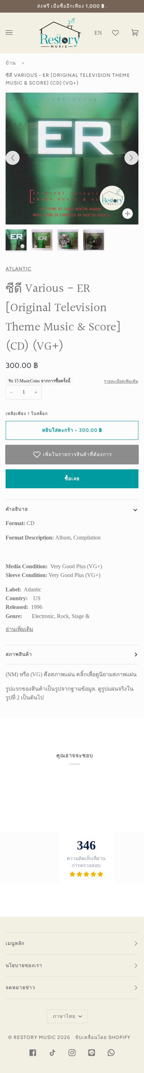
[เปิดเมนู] (16, 33)
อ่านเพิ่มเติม (19, 629)
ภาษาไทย (65, 1016)
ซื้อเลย (72, 478)
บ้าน (11, 63)
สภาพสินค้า (19, 654)
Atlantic (18, 268)
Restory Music (35, 1037)
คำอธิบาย (17, 509)
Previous (16, 158)
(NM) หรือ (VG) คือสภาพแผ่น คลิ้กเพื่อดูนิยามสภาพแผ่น (71, 674)
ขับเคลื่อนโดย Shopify (102, 1037)
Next (127, 158)
